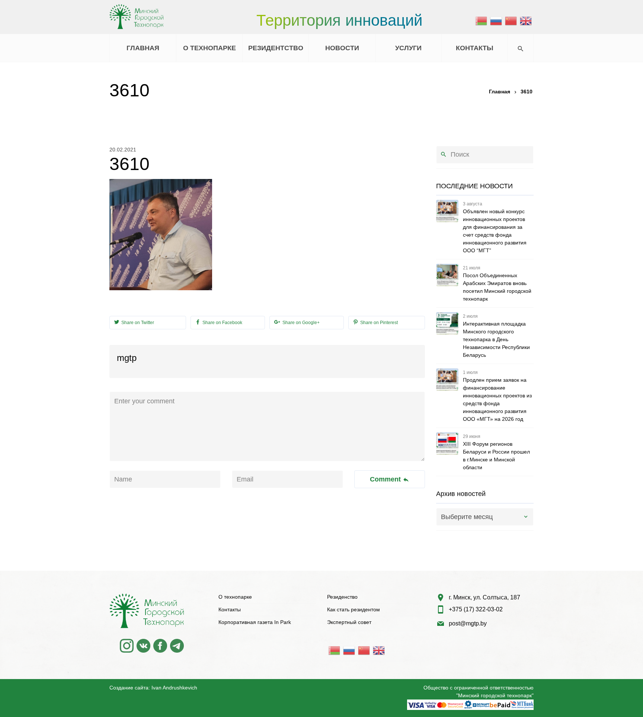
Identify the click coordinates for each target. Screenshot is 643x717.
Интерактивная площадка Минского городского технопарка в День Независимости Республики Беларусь (496, 339)
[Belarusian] (481, 20)
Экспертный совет (349, 622)
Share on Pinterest (378, 322)
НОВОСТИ (342, 48)
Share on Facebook (221, 322)
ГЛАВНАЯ (143, 48)
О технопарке (235, 597)
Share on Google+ (300, 322)
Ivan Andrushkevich (174, 688)
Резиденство (342, 597)
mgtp (127, 358)
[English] (526, 20)
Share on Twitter (137, 322)
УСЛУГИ (408, 48)
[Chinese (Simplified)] (511, 20)
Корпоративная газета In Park (254, 622)
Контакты (229, 609)
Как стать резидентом (353, 609)
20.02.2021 (122, 150)
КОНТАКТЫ (474, 48)
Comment (386, 479)
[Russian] (496, 20)
